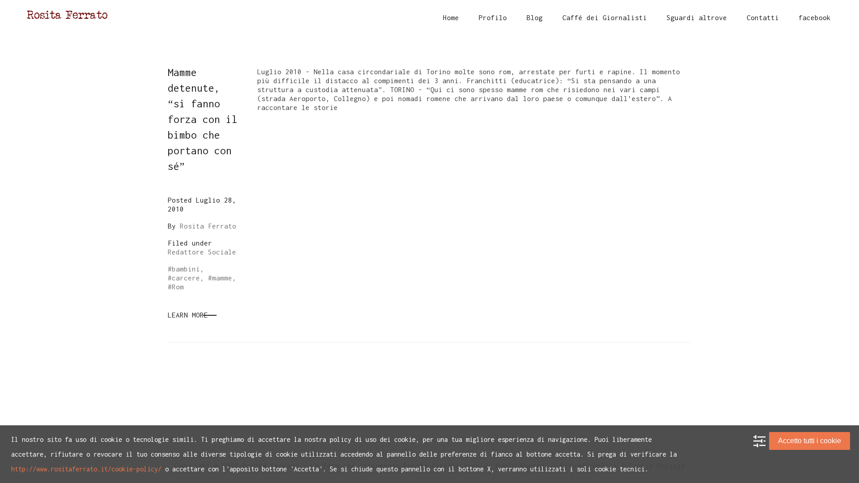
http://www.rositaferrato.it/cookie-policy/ (86, 469)
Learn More (188, 315)
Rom (178, 287)
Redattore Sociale (202, 252)
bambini (186, 269)
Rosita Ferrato (208, 226)
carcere (186, 278)
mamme (222, 278)
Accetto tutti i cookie (809, 441)
